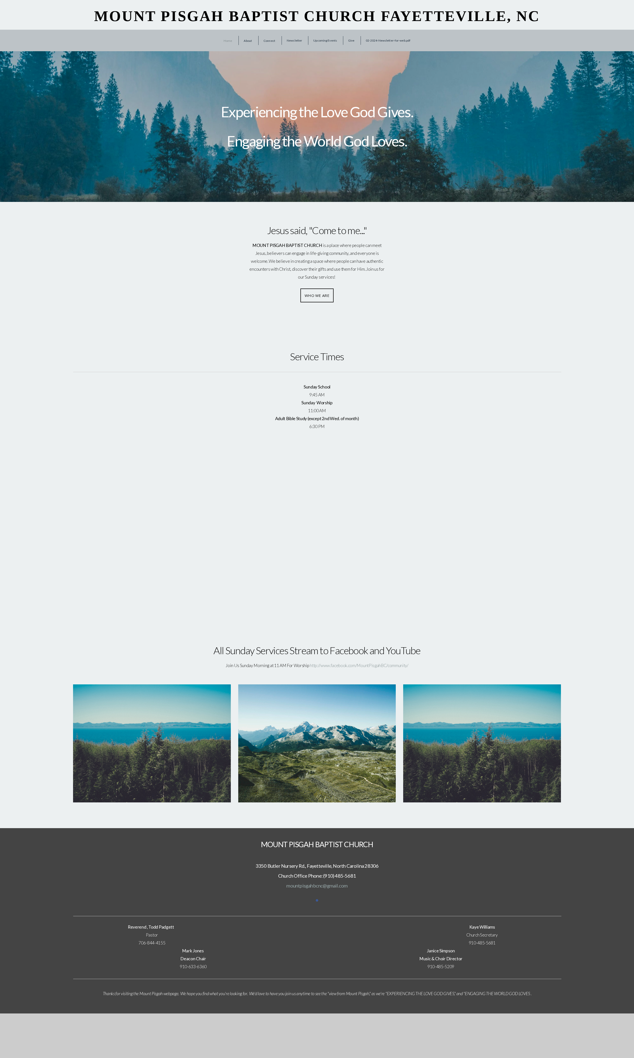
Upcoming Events (325, 40)
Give (351, 40)
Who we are (317, 295)
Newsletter (294, 40)
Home (228, 41)
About (248, 41)
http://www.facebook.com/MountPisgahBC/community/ (359, 665)
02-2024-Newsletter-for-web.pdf (388, 40)
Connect (270, 41)
